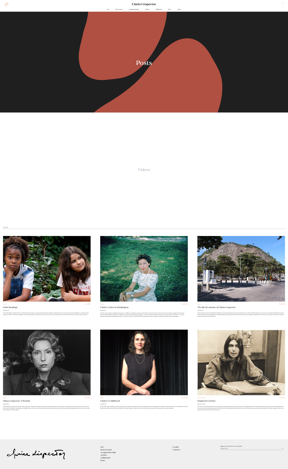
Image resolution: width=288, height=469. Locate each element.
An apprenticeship (134, 9)
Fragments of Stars (206, 400)
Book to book (118, 9)
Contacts (176, 449)
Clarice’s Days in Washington (114, 307)
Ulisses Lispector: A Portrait (16, 400)
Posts (169, 9)
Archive (147, 9)
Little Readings (10, 307)
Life (108, 9)
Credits (175, 447)
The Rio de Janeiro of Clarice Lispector (216, 307)
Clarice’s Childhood (110, 400)
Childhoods (159, 9)
